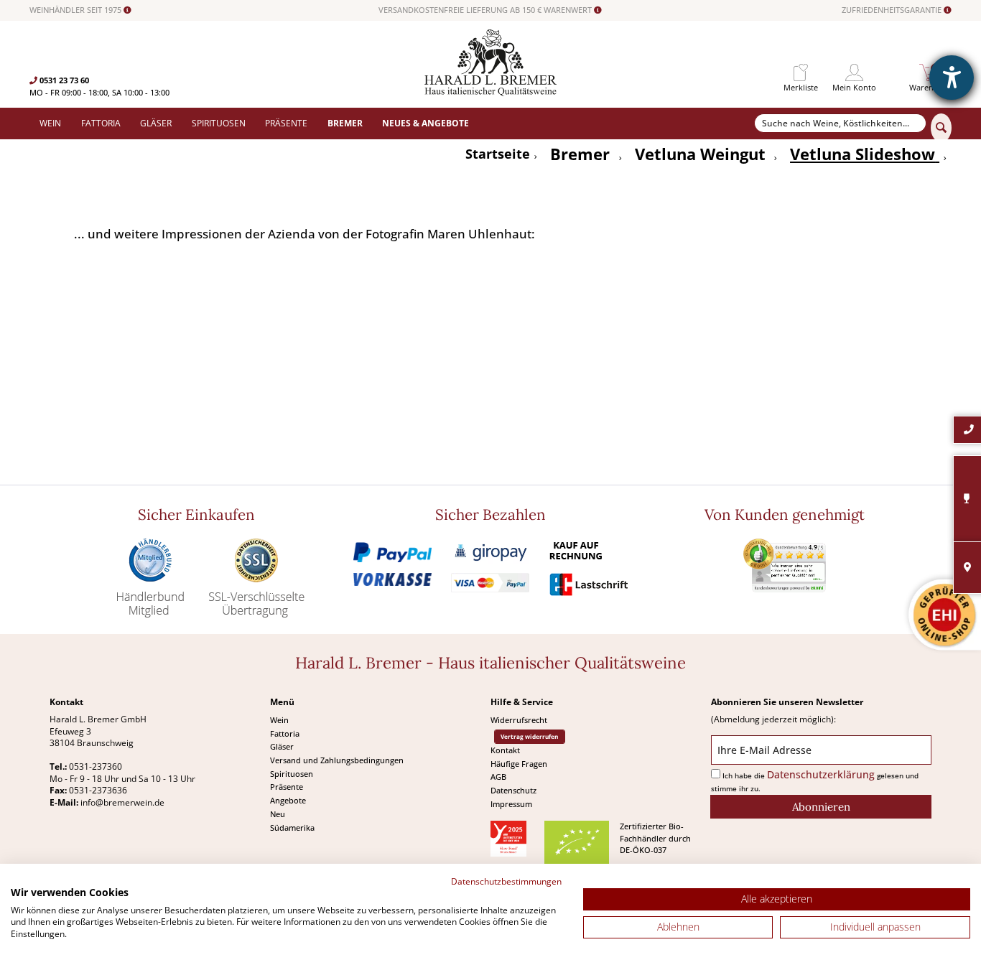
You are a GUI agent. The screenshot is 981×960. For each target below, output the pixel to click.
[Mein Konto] (854, 73)
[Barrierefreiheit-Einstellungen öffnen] (951, 77)
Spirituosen (291, 773)
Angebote (288, 800)
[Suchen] (941, 127)
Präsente (286, 786)
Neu (277, 813)
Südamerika (292, 827)
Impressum (511, 803)
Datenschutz (513, 790)
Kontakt (505, 750)
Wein (279, 719)
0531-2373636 (98, 790)
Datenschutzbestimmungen (506, 881)
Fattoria (284, 733)
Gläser (282, 746)
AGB (498, 776)
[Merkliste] (801, 73)
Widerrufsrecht (518, 719)
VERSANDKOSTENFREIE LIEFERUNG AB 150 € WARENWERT (486, 10)
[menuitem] (801, 73)
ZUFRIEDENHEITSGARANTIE (893, 10)
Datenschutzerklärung (821, 774)
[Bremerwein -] (490, 92)
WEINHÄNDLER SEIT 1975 (76, 10)
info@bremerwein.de (122, 802)
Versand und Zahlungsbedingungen (337, 760)
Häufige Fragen (518, 763)
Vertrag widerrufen (529, 736)
